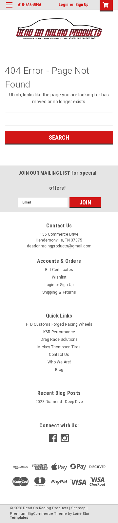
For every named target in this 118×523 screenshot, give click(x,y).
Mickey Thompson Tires (59, 347)
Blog (59, 369)
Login (63, 4)
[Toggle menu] (9, 9)
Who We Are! (59, 362)
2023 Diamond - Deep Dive (59, 401)
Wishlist (59, 277)
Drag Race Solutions (59, 339)
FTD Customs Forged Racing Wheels (59, 324)
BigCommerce (40, 514)
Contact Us (59, 354)
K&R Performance (59, 332)
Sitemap (78, 508)
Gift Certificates (59, 269)
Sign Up (81, 4)
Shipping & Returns (59, 292)
